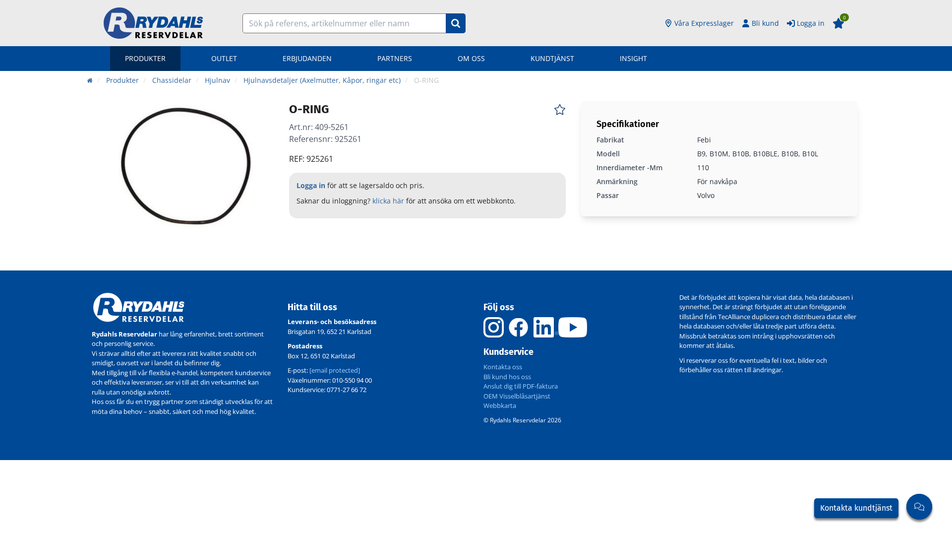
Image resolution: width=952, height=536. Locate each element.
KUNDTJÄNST (552, 58)
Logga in (811, 23)
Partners (394, 58)
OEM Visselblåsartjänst (516, 396)
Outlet (224, 58)
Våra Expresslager (704, 23)
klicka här (388, 200)
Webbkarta (499, 405)
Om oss (471, 58)
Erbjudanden (307, 58)
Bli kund (765, 23)
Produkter (145, 58)
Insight (633, 58)
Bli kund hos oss (507, 376)
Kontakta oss (502, 366)
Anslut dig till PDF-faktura (520, 386)
